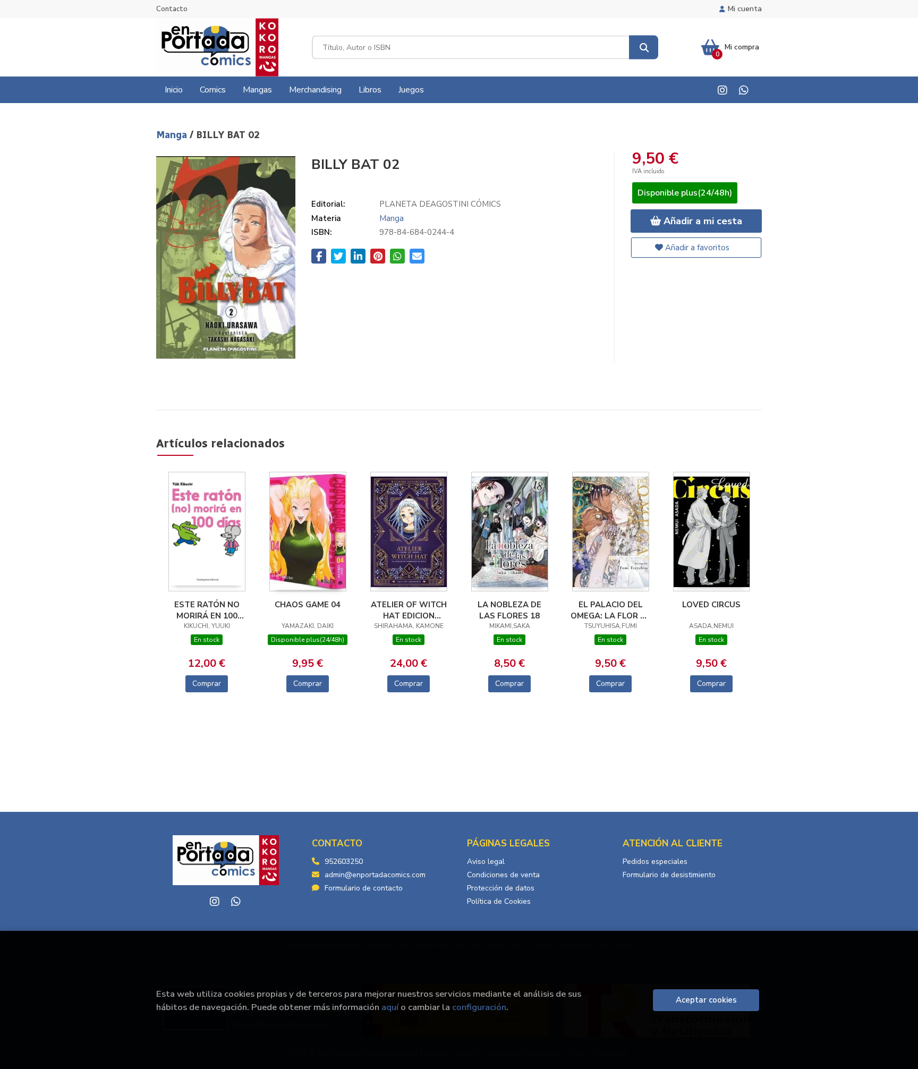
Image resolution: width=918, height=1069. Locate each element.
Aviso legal (486, 861)
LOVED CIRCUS (711, 604)
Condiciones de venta (503, 875)
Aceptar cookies (706, 1000)
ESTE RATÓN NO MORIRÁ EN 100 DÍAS (207, 610)
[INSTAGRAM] (722, 90)
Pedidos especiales (655, 861)
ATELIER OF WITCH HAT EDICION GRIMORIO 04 (409, 610)
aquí (389, 1007)
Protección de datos (500, 888)
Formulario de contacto (364, 888)
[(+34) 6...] (743, 90)
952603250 (344, 861)
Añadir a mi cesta (701, 221)
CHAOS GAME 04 (308, 604)
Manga (173, 135)
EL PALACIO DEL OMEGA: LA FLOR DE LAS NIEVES (611, 610)
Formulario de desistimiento (669, 875)
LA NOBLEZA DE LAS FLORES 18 (509, 610)
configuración (479, 1007)
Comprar (206, 683)
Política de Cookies (499, 901)
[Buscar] (643, 48)
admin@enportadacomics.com (375, 875)
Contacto (172, 9)
